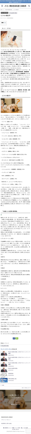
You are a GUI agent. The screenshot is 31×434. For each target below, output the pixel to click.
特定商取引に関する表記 (6, 423)
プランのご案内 (16, 427)
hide (5, 22)
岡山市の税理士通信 (4, 12)
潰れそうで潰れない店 (25, 387)
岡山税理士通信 (5, 345)
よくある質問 (25, 427)
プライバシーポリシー (6, 419)
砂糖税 (3, 385)
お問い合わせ (16, 429)
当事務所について (8, 427)
